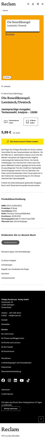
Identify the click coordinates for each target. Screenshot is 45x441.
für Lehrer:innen (7, 334)
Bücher (5, 10)
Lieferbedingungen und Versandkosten (16, 363)
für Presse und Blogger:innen (12, 338)
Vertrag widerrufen (11, 408)
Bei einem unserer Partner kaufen (24, 142)
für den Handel (7, 347)
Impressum (5, 390)
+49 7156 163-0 (15, 313)
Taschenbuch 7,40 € (14, 122)
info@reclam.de (15, 315)
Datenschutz (6, 367)
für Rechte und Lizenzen (10, 343)
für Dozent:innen (7, 351)
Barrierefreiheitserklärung (11, 371)
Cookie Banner (7, 394)
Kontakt (4, 320)
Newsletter (5, 324)
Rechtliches (6, 358)
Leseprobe (7, 86)
